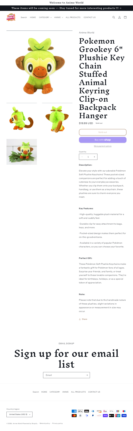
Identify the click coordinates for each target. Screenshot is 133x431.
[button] (45, 17)
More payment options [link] (103, 146)
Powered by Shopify (30, 423)
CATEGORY (55, 392)
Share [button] (84, 319)
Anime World (17, 423)
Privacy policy (57, 423)
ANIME (65, 392)
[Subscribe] (87, 375)
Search (36, 392)
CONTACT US (94, 392)
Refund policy (45, 423)
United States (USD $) (18, 414)
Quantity (82, 152)
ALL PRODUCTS (78, 392)
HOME (44, 392)
